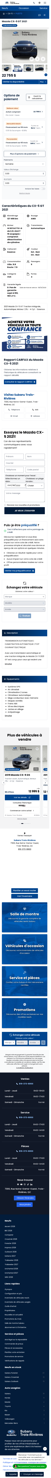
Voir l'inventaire (24, 896)
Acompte (8, 179)
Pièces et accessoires (14, 1348)
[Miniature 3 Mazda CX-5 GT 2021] (28, 68)
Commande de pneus (14, 1344)
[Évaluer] (43, 1042)
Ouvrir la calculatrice (37, 97)
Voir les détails (20, 797)
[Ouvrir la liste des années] (43, 609)
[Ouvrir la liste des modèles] (43, 603)
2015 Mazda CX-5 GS (17, 774)
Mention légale (24, 193)
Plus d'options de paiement (23, 153)
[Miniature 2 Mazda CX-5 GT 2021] (17, 68)
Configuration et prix (13, 1293)
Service (43, 8)
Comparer (9, 1235)
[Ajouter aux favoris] (37, 748)
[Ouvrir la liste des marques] (43, 596)
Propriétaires (10, 1310)
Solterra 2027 (10, 1256)
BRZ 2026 (8, 1230)
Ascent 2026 (10, 1226)
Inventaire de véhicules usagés (17, 1302)
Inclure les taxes (32, 189)
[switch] (43, 189)
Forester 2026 (10, 1243)
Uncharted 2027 (11, 1273)
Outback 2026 (10, 1252)
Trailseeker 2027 (11, 1264)
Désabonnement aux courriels (17, 1470)
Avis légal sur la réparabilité (16, 1339)
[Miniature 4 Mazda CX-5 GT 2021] (39, 68)
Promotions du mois (13, 1319)
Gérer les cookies (11, 1466)
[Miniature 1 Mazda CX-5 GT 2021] (6, 68)
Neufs (5, 8)
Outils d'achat (10, 1306)
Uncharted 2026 (11, 1269)
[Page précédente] (4, 783)
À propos (8, 1289)
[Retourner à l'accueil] (4, 14)
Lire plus (8, 664)
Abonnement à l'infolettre (15, 1327)
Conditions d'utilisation (24, 1068)
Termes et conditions (13, 1458)
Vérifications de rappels (14, 1361)
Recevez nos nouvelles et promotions (23, 505)
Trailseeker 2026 (11, 1260)
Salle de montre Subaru (14, 1323)
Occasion (24, 8)
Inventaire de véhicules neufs (17, 1298)
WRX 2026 (9, 1277)
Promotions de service (14, 1356)
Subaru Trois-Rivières (25, 840)
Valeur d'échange (11, 169)
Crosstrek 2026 (11, 1239)
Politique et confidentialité (15, 1462)
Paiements (8, 160)
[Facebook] (18, 1184)
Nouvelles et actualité (14, 1315)
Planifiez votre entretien (15, 1352)
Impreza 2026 (10, 1247)
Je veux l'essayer (25, 510)
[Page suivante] (45, 783)
